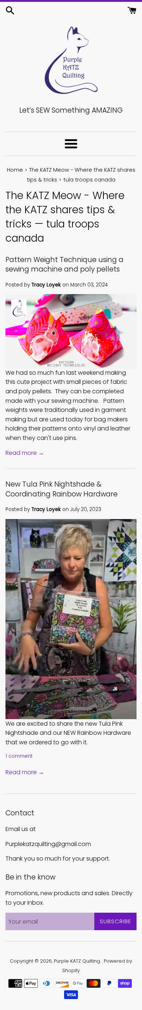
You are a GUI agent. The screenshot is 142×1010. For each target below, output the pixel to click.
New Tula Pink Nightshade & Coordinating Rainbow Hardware (61, 489)
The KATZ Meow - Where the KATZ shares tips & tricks (65, 209)
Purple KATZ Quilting (78, 961)
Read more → (24, 453)
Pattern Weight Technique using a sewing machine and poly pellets (64, 264)
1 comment (19, 756)
